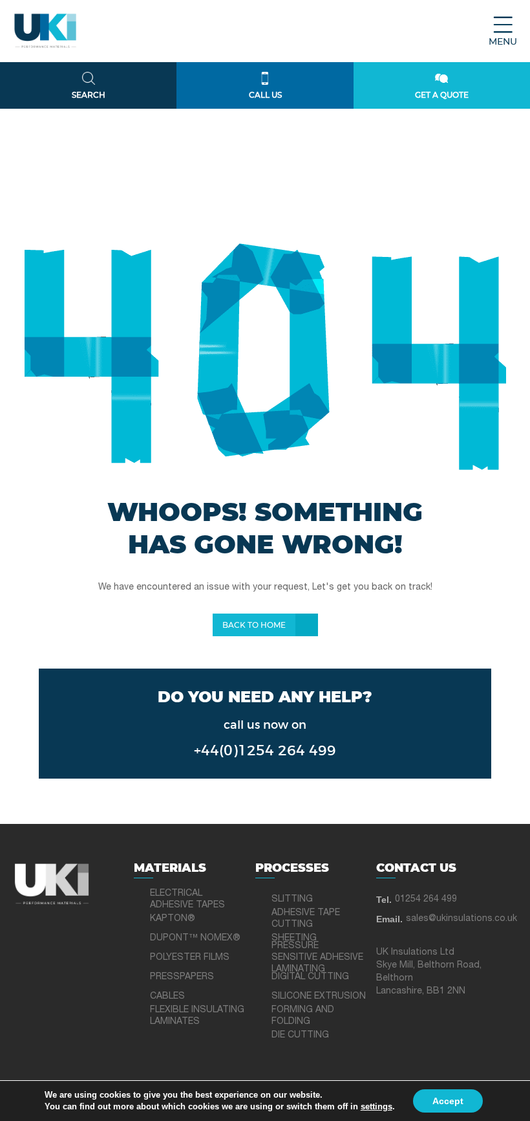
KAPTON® (172, 919)
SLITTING (292, 899)
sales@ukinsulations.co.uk (461, 919)
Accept (447, 1101)
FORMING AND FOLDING (302, 1016)
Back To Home (254, 625)
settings (376, 1106)
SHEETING (294, 938)
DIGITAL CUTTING (310, 977)
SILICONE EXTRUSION (318, 996)
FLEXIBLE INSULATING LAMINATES (197, 1016)
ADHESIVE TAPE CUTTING (305, 919)
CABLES (167, 996)
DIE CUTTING (300, 1035)
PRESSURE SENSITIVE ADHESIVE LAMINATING (317, 957)
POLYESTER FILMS (189, 957)
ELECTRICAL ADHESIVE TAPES (187, 899)
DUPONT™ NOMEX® (195, 938)
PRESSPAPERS (182, 977)
